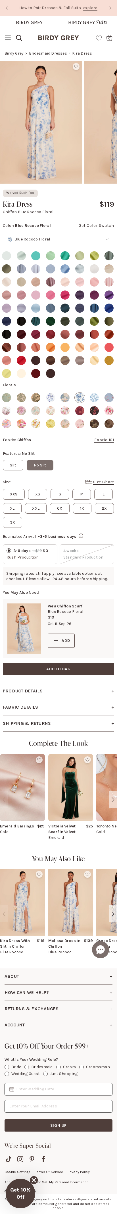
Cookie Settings (18, 1172)
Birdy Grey (29, 22)
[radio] (6, 255)
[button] (20, 1193)
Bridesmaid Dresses (48, 53)
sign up (58, 1125)
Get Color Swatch (96, 225)
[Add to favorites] (76, 66)
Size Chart (103, 482)
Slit (13, 465)
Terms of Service (49, 1172)
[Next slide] (110, 8)
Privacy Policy (78, 1172)
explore (90, 7)
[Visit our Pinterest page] (32, 1159)
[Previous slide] (7, 8)
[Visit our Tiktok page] (9, 1159)
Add (66, 640)
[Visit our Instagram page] (20, 1159)
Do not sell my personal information (59, 1182)
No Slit (40, 465)
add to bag (58, 669)
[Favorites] (99, 38)
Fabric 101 (104, 439)
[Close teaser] (34, 1180)
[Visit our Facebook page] (43, 1159)
